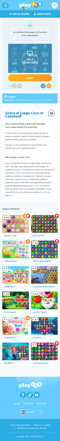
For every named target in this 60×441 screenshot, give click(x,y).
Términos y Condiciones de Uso (32, 428)
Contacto (28, 403)
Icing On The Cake (35, 185)
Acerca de (41, 403)
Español (30, 412)
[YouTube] (37, 395)
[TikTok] (30, 395)
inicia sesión (21, 14)
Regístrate (9, 100)
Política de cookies (42, 425)
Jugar (30, 78)
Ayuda (17, 403)
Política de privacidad (19, 425)
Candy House (21, 179)
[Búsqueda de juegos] (55, 5)
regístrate (44, 14)
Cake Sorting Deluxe (24, 173)
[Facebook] (23, 395)
